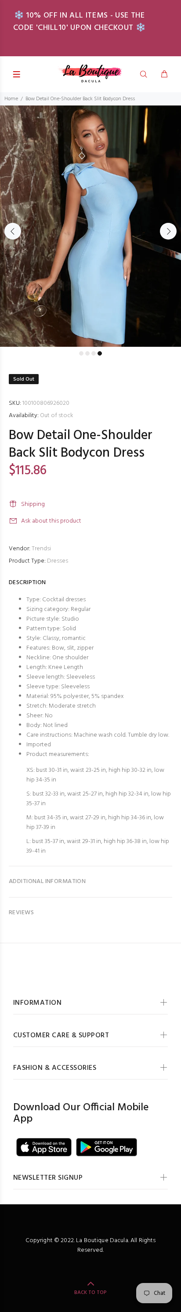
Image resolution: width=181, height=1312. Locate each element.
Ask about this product (51, 521)
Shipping (33, 504)
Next (168, 231)
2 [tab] (87, 353)
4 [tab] (100, 353)
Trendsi (41, 549)
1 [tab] (81, 353)
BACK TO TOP (90, 1292)
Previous (12, 231)
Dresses (57, 561)
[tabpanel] (90, 226)
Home (11, 98)
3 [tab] (93, 353)
